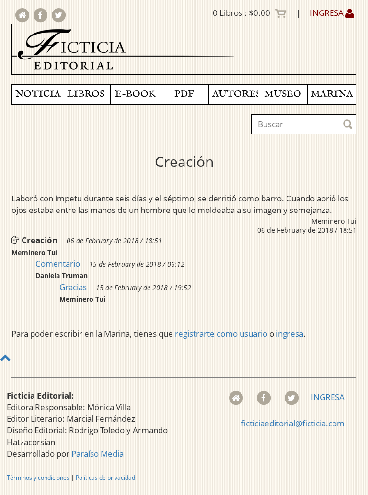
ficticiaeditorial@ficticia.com (293, 423)
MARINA (332, 94)
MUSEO (282, 94)
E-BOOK (135, 94)
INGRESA (327, 12)
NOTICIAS (38, 94)
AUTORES (235, 94)
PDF (184, 94)
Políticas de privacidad (105, 477)
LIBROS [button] (85, 94)
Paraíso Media (97, 453)
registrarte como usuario (221, 333)
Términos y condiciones (38, 477)
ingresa (289, 333)
